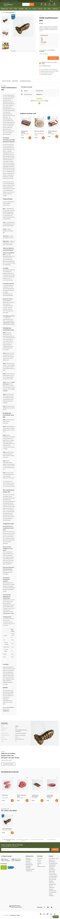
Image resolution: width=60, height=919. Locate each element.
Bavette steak (52, 861)
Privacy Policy (29, 863)
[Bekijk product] (29, 137)
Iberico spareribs (52, 877)
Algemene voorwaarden (29, 859)
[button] (5, 51)
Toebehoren (55, 8)
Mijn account (40, 858)
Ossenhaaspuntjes (53, 863)
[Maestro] (47, 914)
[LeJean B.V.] (11, 4)
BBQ (26, 8)
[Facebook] (44, 907)
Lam (30, 8)
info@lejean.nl (6, 710)
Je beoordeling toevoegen (8, 764)
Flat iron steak (52, 873)
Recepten (39, 863)
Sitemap (18, 915)
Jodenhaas (51, 868)
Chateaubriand (52, 865)
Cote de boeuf (52, 869)
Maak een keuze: (44, 35)
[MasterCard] (40, 914)
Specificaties (15, 81)
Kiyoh (43, 63)
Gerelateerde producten (25, 81)
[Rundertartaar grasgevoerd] (52, 785)
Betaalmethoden (29, 864)
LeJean (40, 15)
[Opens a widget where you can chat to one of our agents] (55, 916)
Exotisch (34, 8)
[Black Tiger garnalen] (39, 123)
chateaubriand (6, 322)
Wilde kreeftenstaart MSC (10, 12)
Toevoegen (53, 58)
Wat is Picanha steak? (53, 858)
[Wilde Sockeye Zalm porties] (53, 123)
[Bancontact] (51, 914)
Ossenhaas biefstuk (53, 876)
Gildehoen (51, 881)
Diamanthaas (52, 866)
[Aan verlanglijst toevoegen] (30, 118)
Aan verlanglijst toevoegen (45, 65)
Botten (49, 8)
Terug (3, 12)
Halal (45, 8)
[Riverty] (51, 916)
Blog (38, 865)
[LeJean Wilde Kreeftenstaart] (7, 820)
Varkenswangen (52, 890)
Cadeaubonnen (29, 870)
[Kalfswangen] (7, 785)
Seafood (40, 8)
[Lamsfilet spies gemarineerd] (37, 785)
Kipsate (50, 894)
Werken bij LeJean (41, 866)
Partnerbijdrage (13, 915)
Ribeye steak (51, 871)
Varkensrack (51, 887)
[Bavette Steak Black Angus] (22, 785)
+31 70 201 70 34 (39, 90)
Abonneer (55, 849)
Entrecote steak (52, 879)
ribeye (12, 322)
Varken (15, 8)
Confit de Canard (52, 892)
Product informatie (6, 81)
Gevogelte (21, 8)
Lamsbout (51, 889)
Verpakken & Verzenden (28, 867)
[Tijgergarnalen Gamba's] (26, 123)
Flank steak (51, 860)
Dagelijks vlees (4, 8)
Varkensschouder (53, 874)
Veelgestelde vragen (30, 869)
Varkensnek (51, 882)
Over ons (39, 860)
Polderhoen (51, 895)
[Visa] (44, 914)
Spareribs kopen (52, 884)
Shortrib (50, 886)
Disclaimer (28, 861)
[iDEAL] (54, 914)
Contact (39, 861)
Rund (11, 8)
